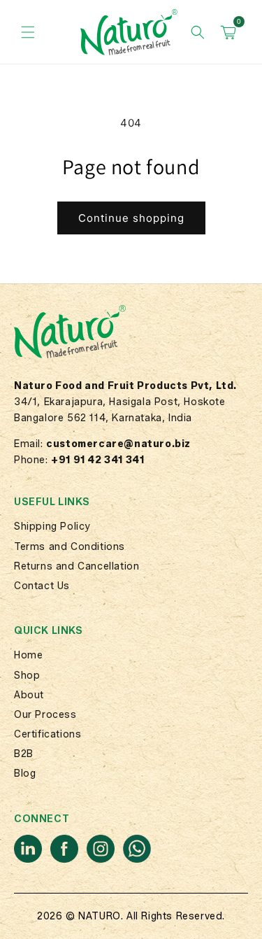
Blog (25, 773)
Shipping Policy (52, 526)
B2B (24, 754)
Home (28, 655)
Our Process (45, 715)
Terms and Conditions (69, 547)
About (29, 695)
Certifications (47, 734)
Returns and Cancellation (76, 566)
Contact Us (42, 586)
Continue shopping (131, 218)
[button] (28, 32)
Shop (27, 676)
